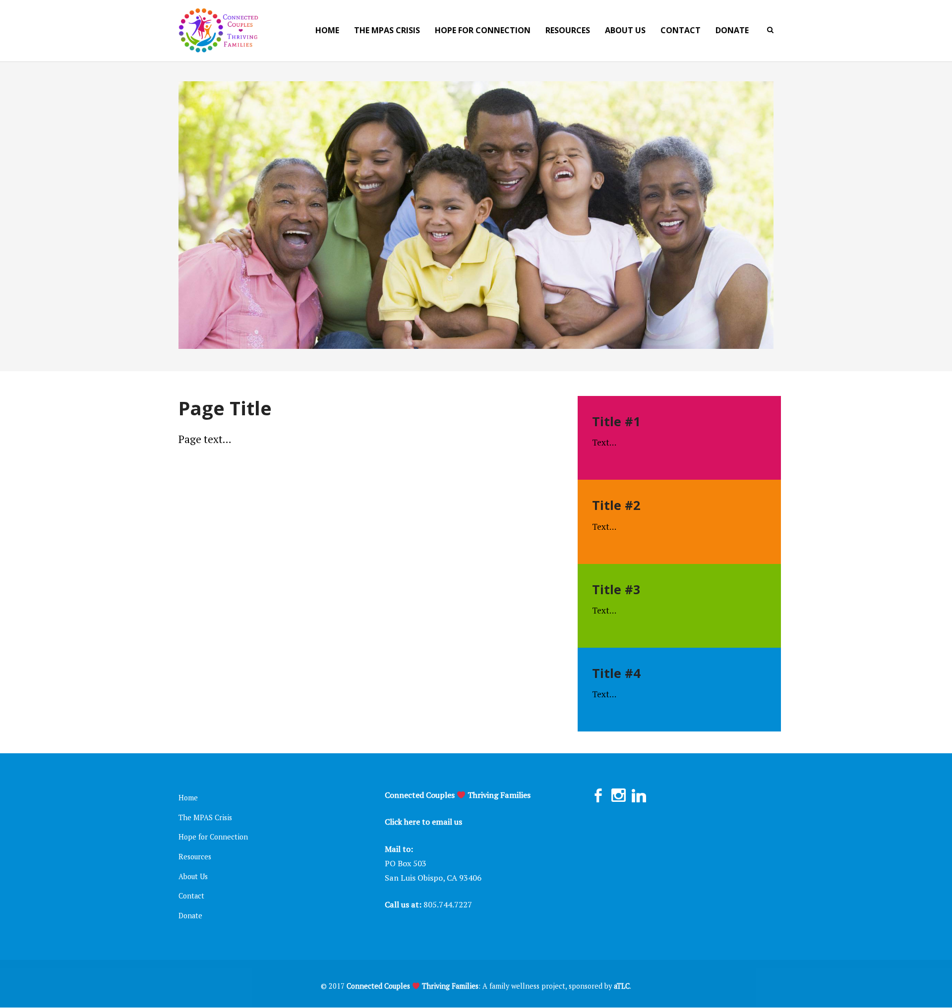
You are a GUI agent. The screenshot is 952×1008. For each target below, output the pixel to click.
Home (188, 797)
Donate (190, 915)
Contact (191, 895)
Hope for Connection (213, 836)
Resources (194, 856)
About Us (193, 876)
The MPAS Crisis (205, 817)
